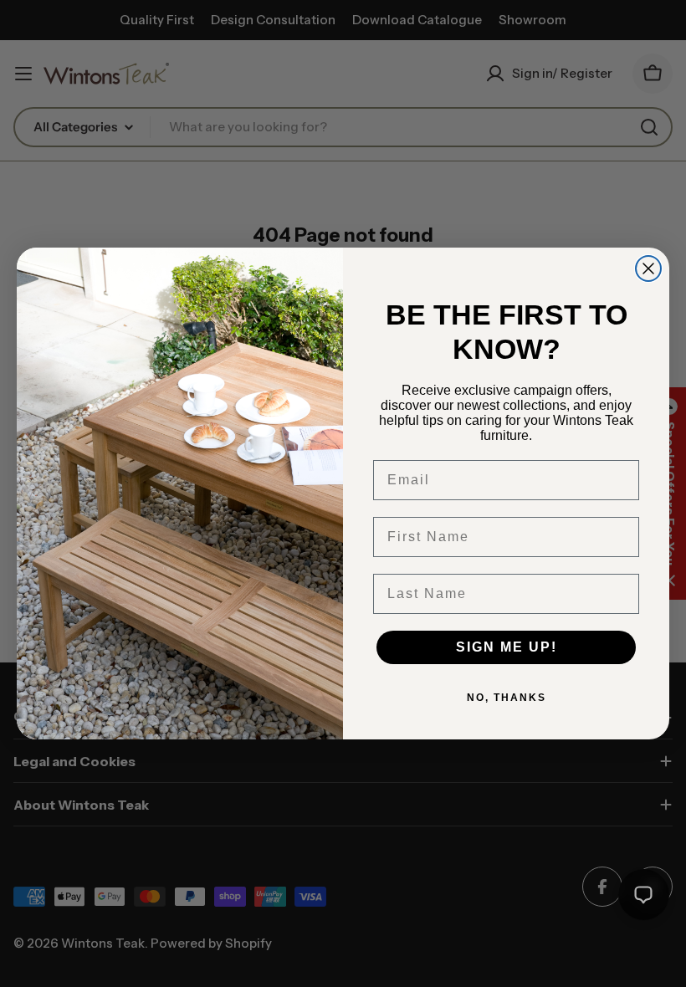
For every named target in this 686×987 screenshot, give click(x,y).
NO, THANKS (506, 697)
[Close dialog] (648, 268)
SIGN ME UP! (506, 647)
